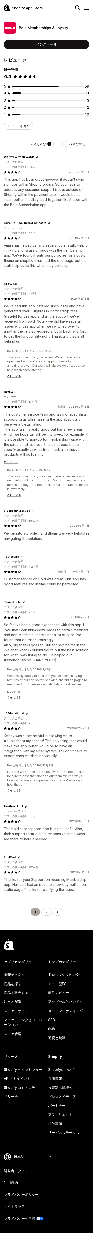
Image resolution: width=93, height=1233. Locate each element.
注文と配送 (12, 1001)
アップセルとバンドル (65, 1001)
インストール (46, 44)
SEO (51, 1020)
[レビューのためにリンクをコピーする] (37, 157)
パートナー (56, 1105)
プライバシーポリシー (21, 1194)
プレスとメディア (62, 1096)
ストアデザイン (16, 1011)
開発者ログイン (16, 1171)
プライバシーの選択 (19, 1218)
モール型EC (57, 984)
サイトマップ (14, 1206)
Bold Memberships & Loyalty (43, 28)
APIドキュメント (17, 1078)
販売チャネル (14, 974)
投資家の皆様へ (60, 1087)
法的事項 (55, 1123)
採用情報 (55, 1078)
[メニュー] (86, 7)
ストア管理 (12, 1034)
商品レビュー (58, 993)
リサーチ (11, 1096)
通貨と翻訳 (56, 1038)
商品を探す (12, 984)
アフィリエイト (60, 1115)
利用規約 (11, 1182)
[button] (57, 144)
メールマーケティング (65, 1011)
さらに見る (14, 376)
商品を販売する (16, 993)
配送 (51, 1028)
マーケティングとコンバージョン (23, 1022)
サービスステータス (63, 1132)
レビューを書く (18, 126)
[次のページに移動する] (57, 912)
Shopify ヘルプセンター (23, 1069)
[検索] (77, 7)
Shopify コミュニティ (21, 1087)
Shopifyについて (61, 1069)
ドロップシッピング (63, 974)
